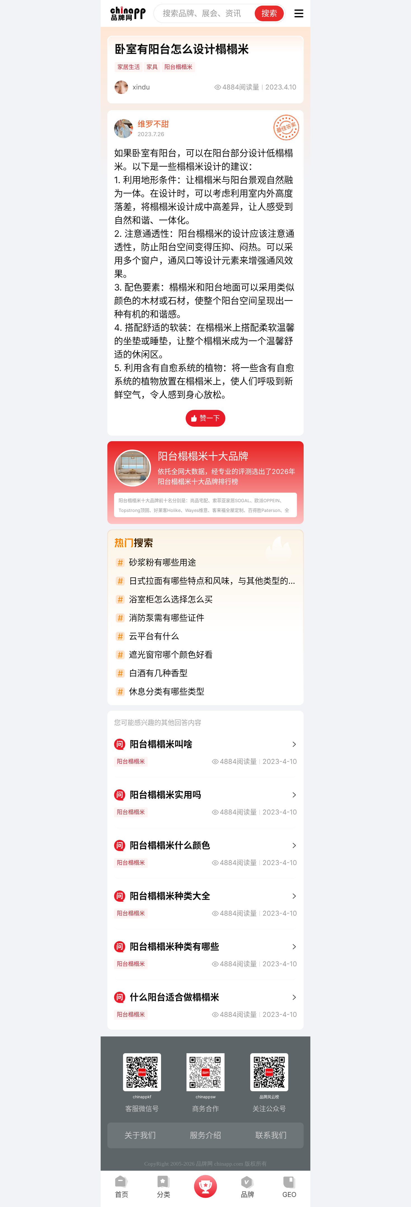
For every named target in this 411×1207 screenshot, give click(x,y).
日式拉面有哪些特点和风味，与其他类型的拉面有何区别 (212, 581)
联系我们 (271, 1135)
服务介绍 (205, 1135)
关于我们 (140, 1135)
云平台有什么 (154, 636)
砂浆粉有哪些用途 (162, 562)
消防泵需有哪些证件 (166, 618)
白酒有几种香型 (158, 673)
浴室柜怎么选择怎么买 (171, 599)
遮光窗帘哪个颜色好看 (171, 654)
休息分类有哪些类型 (166, 691)
